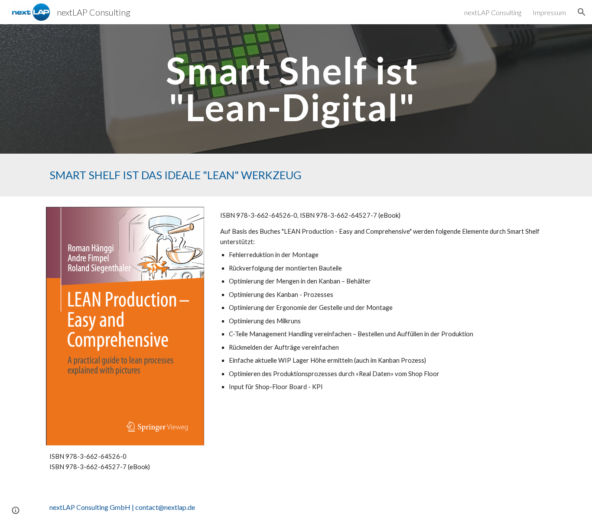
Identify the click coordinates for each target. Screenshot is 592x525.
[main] (296, 88)
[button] (581, 12)
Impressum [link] (549, 12)
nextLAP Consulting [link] (492, 12)
